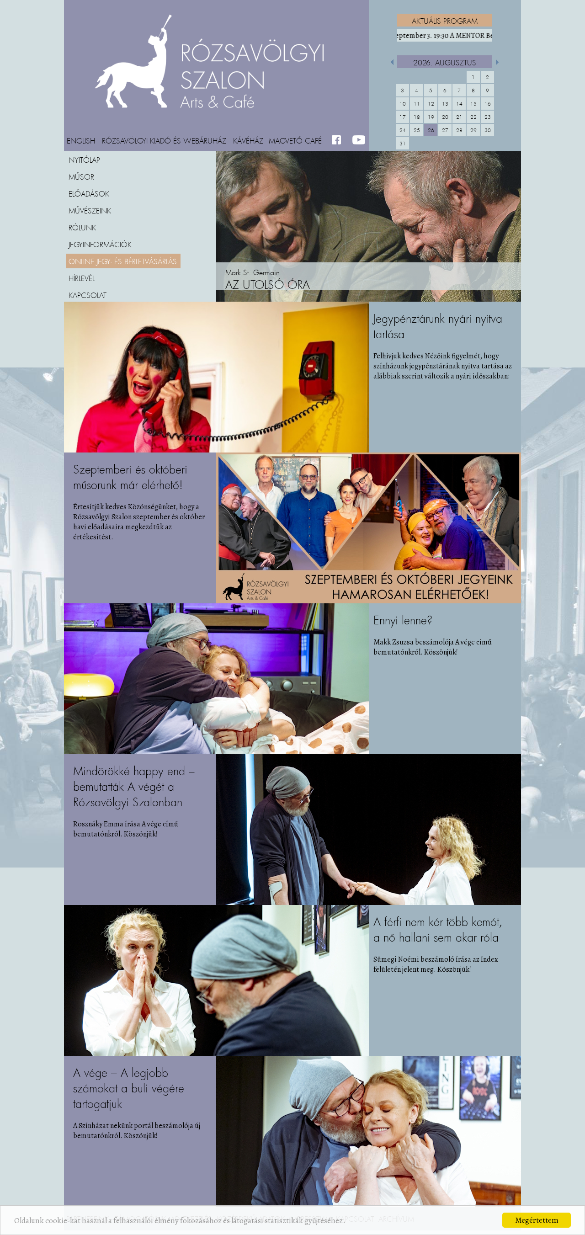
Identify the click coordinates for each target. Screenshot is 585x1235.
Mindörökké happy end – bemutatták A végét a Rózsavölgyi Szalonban (134, 786)
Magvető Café (295, 140)
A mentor (446, 36)
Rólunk (82, 227)
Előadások (89, 193)
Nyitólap (84, 159)
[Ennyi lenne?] (216, 752)
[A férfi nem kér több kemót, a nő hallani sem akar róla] (216, 1054)
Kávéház (248, 140)
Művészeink (90, 210)
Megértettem (536, 1220)
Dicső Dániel (274, 285)
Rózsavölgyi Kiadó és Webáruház (164, 140)
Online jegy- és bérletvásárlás (123, 261)
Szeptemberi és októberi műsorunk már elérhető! (130, 477)
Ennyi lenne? (402, 620)
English (81, 140)
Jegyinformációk (100, 244)
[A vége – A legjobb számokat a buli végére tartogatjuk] (368, 1204)
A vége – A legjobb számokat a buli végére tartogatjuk (128, 1088)
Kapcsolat (87, 295)
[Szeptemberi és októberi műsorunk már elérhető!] (368, 601)
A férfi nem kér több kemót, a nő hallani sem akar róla (438, 929)
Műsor (81, 176)
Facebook (338, 140)
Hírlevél (82, 278)
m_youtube (359, 140)
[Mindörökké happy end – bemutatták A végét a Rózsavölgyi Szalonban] (368, 903)
